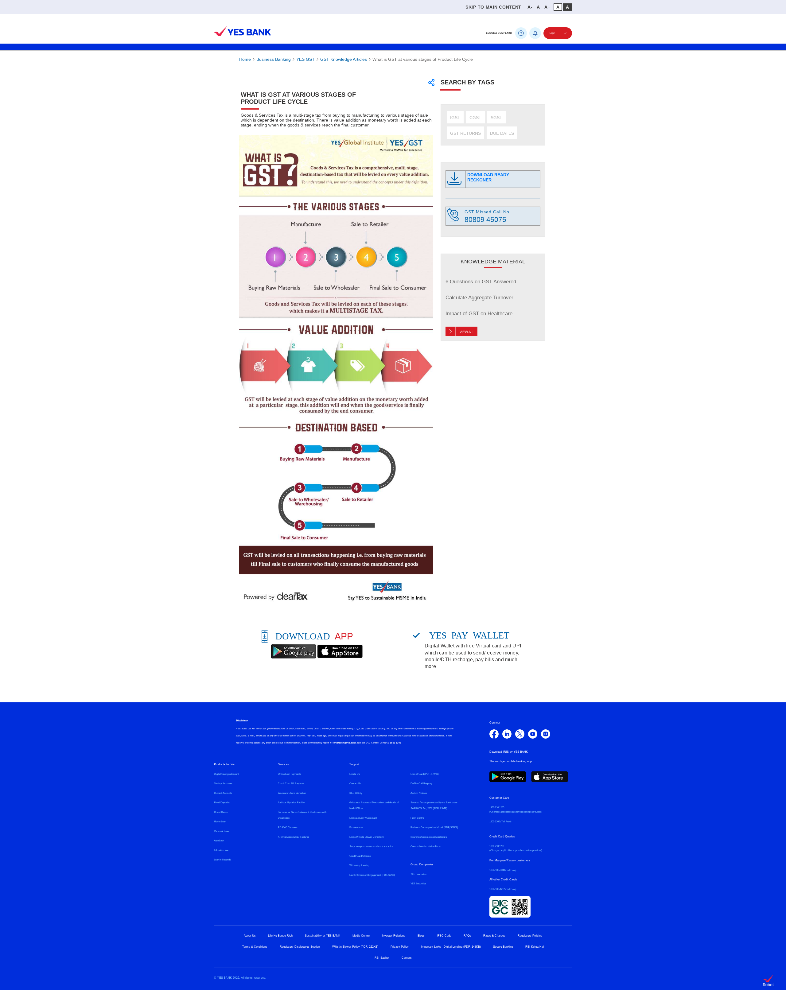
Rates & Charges (494, 935)
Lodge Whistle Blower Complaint (366, 837)
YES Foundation (419, 874)
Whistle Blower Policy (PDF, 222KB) (355, 946)
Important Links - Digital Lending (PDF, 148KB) (451, 946)
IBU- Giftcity (355, 793)
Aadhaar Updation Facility (291, 802)
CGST (475, 117)
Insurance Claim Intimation (292, 793)
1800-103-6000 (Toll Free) (502, 870)
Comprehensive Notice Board (426, 846)
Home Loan (220, 821)
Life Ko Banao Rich (280, 935)
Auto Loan (219, 840)
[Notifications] (535, 33)
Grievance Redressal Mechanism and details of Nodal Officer (374, 805)
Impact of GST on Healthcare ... (482, 313)
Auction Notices (419, 793)
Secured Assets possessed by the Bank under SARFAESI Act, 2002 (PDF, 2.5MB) (434, 805)
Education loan (221, 850)
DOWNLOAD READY (488, 177)
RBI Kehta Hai (534, 946)
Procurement (356, 827)
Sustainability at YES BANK (322, 935)
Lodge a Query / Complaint (363, 818)
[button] (217, 18)
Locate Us (354, 774)
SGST (496, 117)
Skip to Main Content (493, 7)
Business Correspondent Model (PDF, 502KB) (434, 827)
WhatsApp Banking (359, 865)
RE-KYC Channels (288, 827)
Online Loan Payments (289, 774)
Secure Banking (503, 946)
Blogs (421, 935)
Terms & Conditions (254, 946)
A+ (547, 7)
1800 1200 (395, 743)
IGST (455, 117)
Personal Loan (221, 831)
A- (529, 7)
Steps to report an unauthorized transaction (371, 846)
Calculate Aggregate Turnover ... (482, 298)
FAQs (467, 935)
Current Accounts (223, 793)
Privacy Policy (400, 946)
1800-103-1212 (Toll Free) (502, 889)
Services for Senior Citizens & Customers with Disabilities (302, 815)
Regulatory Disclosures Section (300, 946)
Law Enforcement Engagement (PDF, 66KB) (372, 875)
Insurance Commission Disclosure (429, 837)
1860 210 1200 (496, 807)
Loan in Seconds (222, 859)
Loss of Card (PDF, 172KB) (425, 774)
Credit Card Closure (360, 856)
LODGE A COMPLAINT (499, 33)
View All (467, 332)
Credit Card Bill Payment (291, 783)
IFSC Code (444, 935)
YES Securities (418, 883)
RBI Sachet (382, 957)
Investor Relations (393, 935)
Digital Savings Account (226, 774)
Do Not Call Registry (421, 783)
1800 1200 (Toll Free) (500, 821)
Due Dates (502, 133)
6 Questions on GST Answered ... (484, 282)
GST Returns (465, 133)
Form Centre (417, 818)
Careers (407, 957)
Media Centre (361, 935)
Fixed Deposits (222, 802)
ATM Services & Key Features (293, 837)
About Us (250, 935)
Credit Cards (221, 812)
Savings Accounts (223, 783)
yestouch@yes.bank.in (346, 743)
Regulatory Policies (530, 935)
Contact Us (355, 783)
